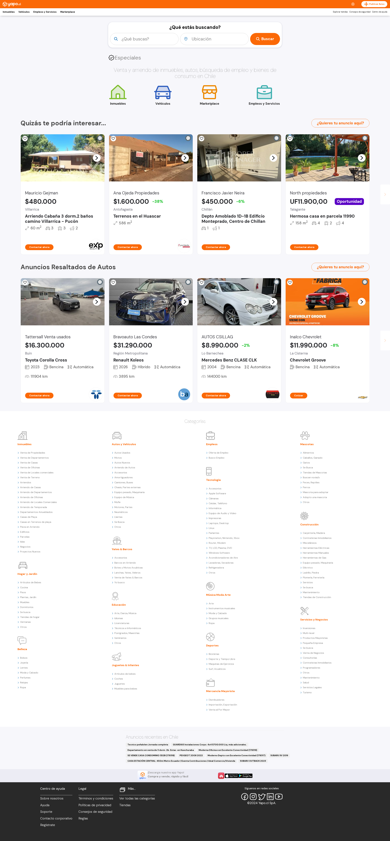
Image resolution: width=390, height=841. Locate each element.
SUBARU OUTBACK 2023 (253, 761)
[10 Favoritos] (290, 282)
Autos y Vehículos (124, 444)
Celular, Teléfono (218, 503)
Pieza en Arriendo (30, 526)
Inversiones (309, 628)
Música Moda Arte (218, 595)
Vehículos (24, 11)
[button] (97, 158)
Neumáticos (121, 512)
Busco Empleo (216, 457)
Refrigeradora (216, 567)
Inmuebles (9, 11)
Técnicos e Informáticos (127, 628)
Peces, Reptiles (311, 482)
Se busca (25, 612)
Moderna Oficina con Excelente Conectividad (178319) (228, 750)
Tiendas (125, 805)
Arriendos (25, 482)
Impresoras (215, 518)
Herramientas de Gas (314, 557)
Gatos (306, 462)
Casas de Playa (28, 517)
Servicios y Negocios (314, 619)
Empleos (212, 444)
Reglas (83, 818)
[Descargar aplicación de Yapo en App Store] (232, 776)
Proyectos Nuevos (30, 551)
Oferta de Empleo (218, 452)
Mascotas (307, 444)
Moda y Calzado (29, 672)
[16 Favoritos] (201, 282)
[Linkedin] (270, 796)
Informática (215, 508)
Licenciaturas (121, 623)
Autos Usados (122, 452)
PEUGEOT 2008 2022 (191, 755)
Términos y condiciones (95, 798)
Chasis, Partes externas (127, 487)
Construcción (309, 524)
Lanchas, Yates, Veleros (127, 572)
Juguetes (119, 683)
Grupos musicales (219, 618)
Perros (306, 487)
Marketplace (67, 11)
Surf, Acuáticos (217, 669)
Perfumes (25, 677)
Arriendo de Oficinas (31, 497)
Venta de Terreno (30, 477)
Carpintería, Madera (314, 533)
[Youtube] (279, 796)
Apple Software (217, 493)
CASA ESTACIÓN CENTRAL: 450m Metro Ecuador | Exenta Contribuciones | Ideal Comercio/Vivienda (181, 761)
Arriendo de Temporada (33, 507)
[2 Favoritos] (201, 138)
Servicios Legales (312, 687)
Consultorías (310, 657)
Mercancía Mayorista (220, 691)
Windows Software (219, 552)
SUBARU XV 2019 (279, 755)
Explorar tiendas (340, 12)
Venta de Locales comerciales (36, 472)
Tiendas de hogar (30, 617)
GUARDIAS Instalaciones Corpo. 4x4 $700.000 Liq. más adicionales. (210, 744)
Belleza (22, 649)
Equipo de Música (124, 497)
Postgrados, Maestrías (127, 633)
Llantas (118, 517)
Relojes (24, 682)
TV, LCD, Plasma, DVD (220, 548)
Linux (211, 528)
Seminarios (120, 638)
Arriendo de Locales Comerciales (38, 502)
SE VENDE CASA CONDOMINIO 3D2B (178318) (151, 755)
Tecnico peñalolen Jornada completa (148, 744)
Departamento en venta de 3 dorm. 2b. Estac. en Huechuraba (161, 750)
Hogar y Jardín (27, 574)
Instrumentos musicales (222, 608)
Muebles (24, 602)
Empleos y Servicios (45, 11)
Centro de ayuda (379, 12)
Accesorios (120, 472)
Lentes (24, 667)
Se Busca (119, 522)
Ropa (23, 687)
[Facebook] (244, 796)
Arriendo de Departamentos (36, 492)
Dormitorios (26, 607)
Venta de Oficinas (30, 467)
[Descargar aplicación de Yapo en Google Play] (245, 776)
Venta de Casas (29, 462)
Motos (118, 457)
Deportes (212, 645)
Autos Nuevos (122, 462)
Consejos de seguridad (359, 12)
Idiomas (118, 618)
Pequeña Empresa (313, 643)
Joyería (24, 662)
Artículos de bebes (125, 673)
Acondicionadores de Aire (223, 557)
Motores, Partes (123, 507)
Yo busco (119, 582)
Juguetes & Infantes (125, 665)
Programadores (311, 667)
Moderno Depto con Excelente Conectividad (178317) (237, 755)
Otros (23, 627)
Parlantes (214, 533)
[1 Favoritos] (290, 138)
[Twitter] (261, 796)
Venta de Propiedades (32, 452)
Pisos (23, 592)
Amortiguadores (123, 477)
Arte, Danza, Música (125, 613)
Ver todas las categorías (137, 798)
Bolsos (23, 657)
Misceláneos (310, 542)
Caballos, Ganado (313, 457)
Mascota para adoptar (315, 492)
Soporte (46, 812)
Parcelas (25, 536)
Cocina (24, 587)
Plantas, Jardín (28, 597)
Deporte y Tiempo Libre (222, 659)
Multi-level (308, 633)
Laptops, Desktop (219, 523)
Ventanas (25, 622)
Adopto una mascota (315, 497)
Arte (211, 603)
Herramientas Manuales (316, 552)
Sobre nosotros (51, 798)
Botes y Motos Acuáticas (128, 567)
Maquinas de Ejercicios (221, 664)
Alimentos (308, 452)
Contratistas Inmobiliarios (317, 538)
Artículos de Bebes (30, 582)
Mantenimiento (311, 592)
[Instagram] (253, 796)
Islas (22, 541)
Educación (119, 605)
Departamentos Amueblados (36, 512)
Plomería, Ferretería (313, 577)
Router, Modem (217, 542)
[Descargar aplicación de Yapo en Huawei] (221, 775)
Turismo (307, 692)
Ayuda (44, 805)
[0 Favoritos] (113, 138)
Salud (306, 682)
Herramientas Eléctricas (316, 548)
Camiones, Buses (123, 482)
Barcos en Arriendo (125, 562)
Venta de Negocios (313, 653)
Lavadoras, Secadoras (221, 562)
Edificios (24, 532)
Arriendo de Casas (30, 487)
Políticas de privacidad (94, 805)
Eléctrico (308, 567)
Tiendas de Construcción (317, 597)
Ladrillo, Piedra (311, 572)
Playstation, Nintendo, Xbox (224, 538)
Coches (118, 678)
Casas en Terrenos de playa (35, 522)
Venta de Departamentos (34, 457)
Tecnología (213, 480)
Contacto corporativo (56, 818)
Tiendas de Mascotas (315, 472)
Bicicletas (214, 654)
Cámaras (214, 498)
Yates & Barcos (122, 549)
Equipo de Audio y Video (222, 513)
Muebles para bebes (125, 688)
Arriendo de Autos (124, 467)
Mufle (117, 502)
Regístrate (47, 825)
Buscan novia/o (311, 477)
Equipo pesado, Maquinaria (129, 492)
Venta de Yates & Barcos (128, 577)
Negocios (25, 546)
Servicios (308, 582)
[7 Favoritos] (25, 138)
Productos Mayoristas (315, 638)
